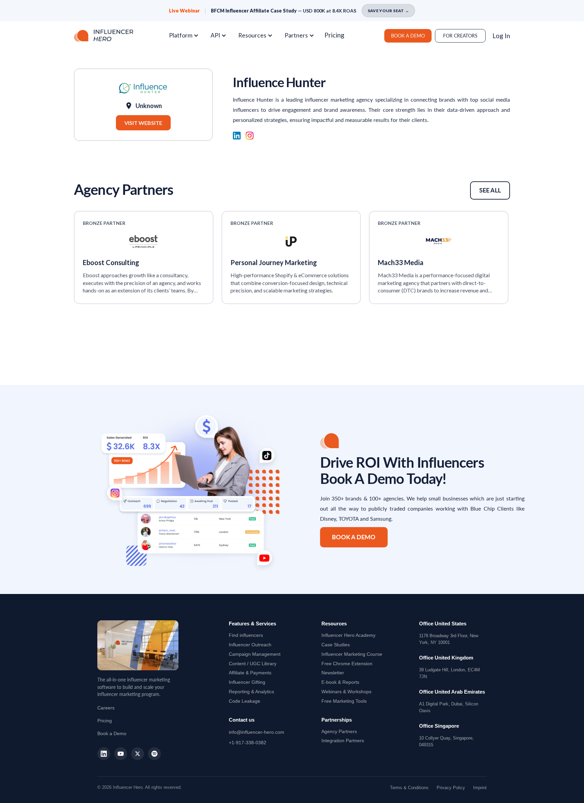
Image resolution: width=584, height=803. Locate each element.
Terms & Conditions (409, 787)
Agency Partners (339, 731)
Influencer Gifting (247, 682)
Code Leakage (244, 701)
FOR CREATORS (460, 35)
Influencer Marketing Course (351, 654)
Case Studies (335, 644)
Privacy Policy (451, 787)
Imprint (480, 787)
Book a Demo (111, 733)
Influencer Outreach (250, 644)
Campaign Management (255, 654)
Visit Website (143, 123)
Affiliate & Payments (250, 672)
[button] (186, 35)
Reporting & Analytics (251, 691)
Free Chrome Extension (346, 663)
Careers (106, 707)
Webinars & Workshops (346, 691)
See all (490, 190)
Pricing (334, 35)
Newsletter (332, 672)
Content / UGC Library (252, 663)
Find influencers (246, 635)
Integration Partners (342, 740)
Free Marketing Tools (344, 701)
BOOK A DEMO (408, 35)
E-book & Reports (340, 682)
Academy (348, 635)
